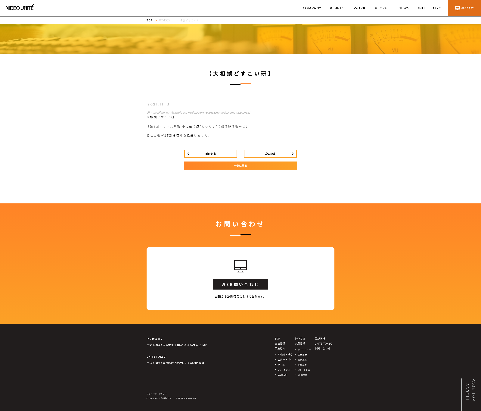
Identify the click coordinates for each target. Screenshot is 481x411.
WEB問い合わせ (240, 284)
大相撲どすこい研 (188, 20)
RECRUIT (383, 8)
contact (467, 8)
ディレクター (304, 349)
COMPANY (312, 8)
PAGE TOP (473, 390)
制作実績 (300, 338)
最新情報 (320, 338)
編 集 (281, 364)
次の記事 (270, 153)
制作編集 (302, 365)
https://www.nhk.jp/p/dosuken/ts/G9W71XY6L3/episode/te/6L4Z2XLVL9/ (200, 112)
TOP (150, 20)
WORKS (361, 8)
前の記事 (210, 153)
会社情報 (280, 343)
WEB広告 (282, 375)
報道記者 (302, 354)
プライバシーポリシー (157, 394)
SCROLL (467, 392)
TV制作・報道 (285, 354)
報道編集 (302, 360)
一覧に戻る (240, 165)
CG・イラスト (285, 370)
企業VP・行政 (285, 359)
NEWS (403, 8)
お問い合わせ (322, 348)
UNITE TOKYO (429, 8)
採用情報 (300, 343)
